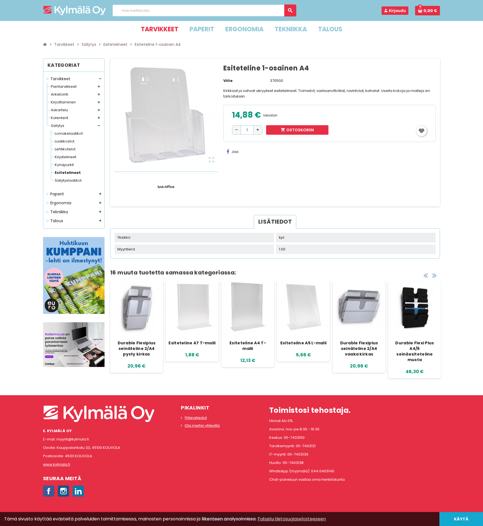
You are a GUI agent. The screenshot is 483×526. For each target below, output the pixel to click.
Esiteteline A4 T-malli (247, 345)
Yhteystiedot (195, 417)
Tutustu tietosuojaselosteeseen (291, 519)
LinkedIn (78, 491)
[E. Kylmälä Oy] (74, 10)
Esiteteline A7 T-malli (192, 343)
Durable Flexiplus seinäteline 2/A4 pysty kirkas (137, 348)
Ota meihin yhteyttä (202, 425)
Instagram (63, 491)
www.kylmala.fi (56, 464)
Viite (228, 80)
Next (434, 275)
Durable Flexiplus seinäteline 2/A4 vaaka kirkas (359, 348)
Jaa (234, 151)
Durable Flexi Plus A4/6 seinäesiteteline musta (414, 351)
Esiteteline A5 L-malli (303, 343)
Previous (426, 275)
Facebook (48, 491)
